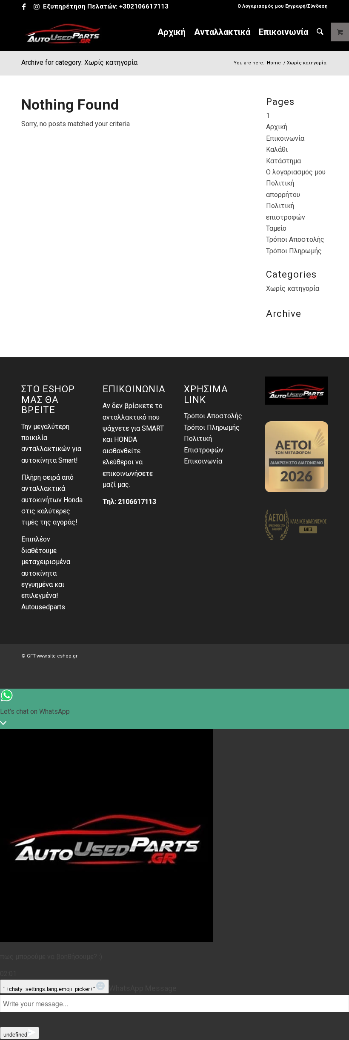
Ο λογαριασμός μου (296, 172)
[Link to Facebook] (23, 6)
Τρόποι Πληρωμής (294, 251)
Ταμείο (276, 228)
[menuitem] (280, 6)
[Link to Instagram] (36, 6)
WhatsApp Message (143, 988)
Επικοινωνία (285, 138)
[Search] (320, 32)
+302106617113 (144, 6)
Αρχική (276, 127)
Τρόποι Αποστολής (295, 239)
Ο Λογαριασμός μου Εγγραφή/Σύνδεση (282, 6)
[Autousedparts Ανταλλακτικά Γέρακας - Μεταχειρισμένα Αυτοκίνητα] (63, 32)
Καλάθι (277, 149)
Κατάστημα (283, 161)
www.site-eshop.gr (57, 656)
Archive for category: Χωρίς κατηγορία (79, 62)
